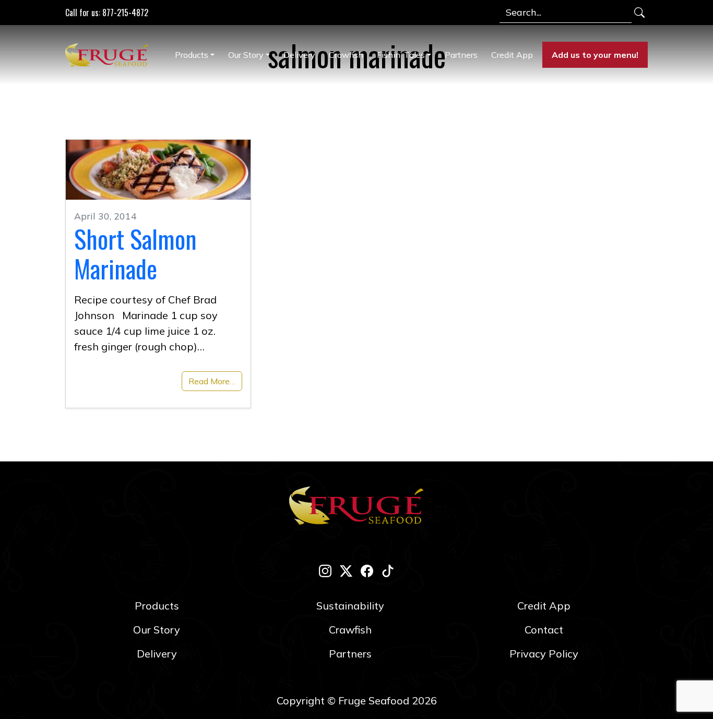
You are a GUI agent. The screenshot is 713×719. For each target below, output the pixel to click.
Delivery (299, 55)
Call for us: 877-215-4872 (106, 12)
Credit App (512, 55)
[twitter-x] (346, 570)
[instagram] (325, 570)
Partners (461, 55)
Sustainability (350, 605)
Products (191, 55)
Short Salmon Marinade (135, 253)
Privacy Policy (543, 653)
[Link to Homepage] (109, 55)
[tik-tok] (388, 570)
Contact (544, 629)
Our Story (246, 55)
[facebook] (367, 570)
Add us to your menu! (595, 55)
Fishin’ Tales (401, 55)
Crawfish (346, 55)
